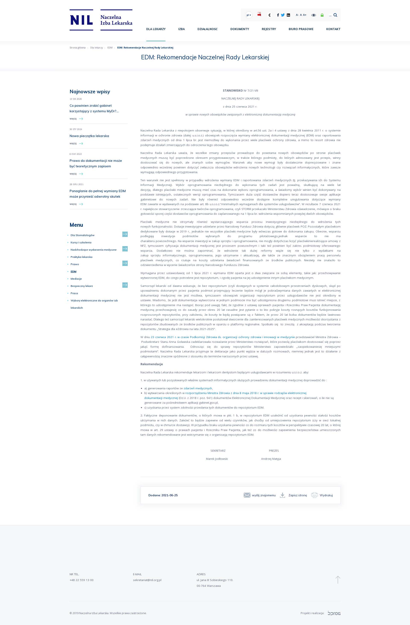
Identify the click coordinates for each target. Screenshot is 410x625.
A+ (304, 15)
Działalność (208, 29)
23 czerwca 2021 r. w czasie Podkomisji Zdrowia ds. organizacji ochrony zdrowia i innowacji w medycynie (223, 337)
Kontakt (333, 29)
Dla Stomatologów (83, 235)
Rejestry (269, 29)
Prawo (75, 264)
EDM (110, 47)
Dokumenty (239, 29)
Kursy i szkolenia (81, 242)
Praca (74, 293)
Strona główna (78, 47)
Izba (181, 29)
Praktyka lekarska (81, 256)
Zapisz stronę (297, 495)
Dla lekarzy (155, 29)
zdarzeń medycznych (197, 388)
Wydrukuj (326, 495)
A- (297, 15)
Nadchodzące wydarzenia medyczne (94, 249)
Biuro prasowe (301, 29)
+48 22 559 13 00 (82, 580)
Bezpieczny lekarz (82, 286)
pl (248, 14)
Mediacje (76, 278)
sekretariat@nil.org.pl (147, 580)
